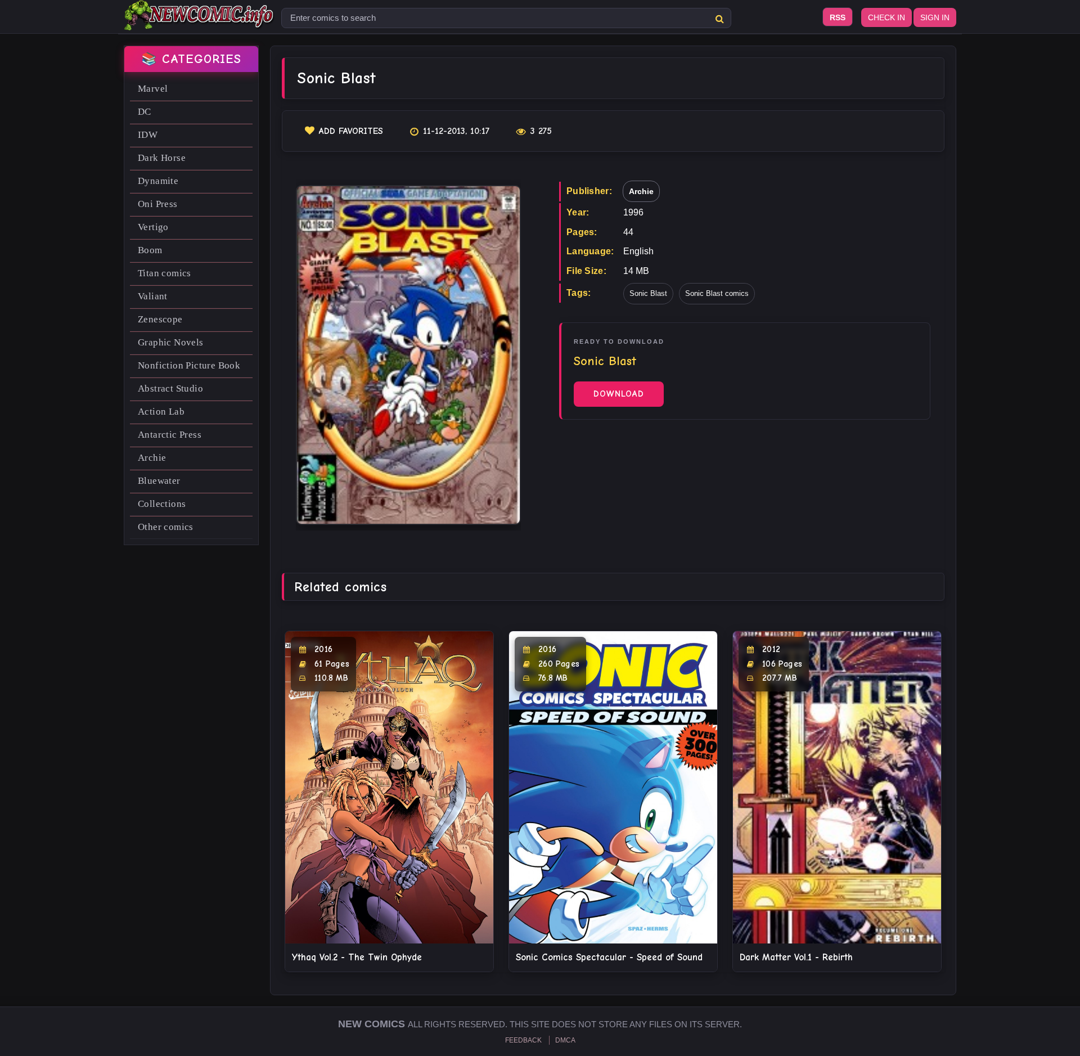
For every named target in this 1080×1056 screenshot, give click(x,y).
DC (144, 111)
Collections (162, 503)
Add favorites (351, 131)
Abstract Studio (170, 388)
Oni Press (158, 204)
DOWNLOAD (618, 394)
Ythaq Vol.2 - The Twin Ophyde (357, 957)
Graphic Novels (171, 342)
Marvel (153, 88)
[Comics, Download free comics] (200, 22)
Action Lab (161, 411)
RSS (837, 17)
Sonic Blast (648, 293)
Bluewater (159, 480)
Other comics (166, 527)
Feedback (523, 1040)
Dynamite (158, 181)
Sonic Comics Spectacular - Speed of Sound (609, 957)
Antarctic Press (169, 434)
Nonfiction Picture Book (189, 365)
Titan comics (164, 273)
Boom (150, 250)
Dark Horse (162, 157)
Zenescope (160, 319)
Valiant (153, 296)
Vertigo (153, 227)
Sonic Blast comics (717, 293)
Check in (886, 17)
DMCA (565, 1040)
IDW (148, 134)
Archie (152, 457)
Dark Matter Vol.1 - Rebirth (796, 957)
